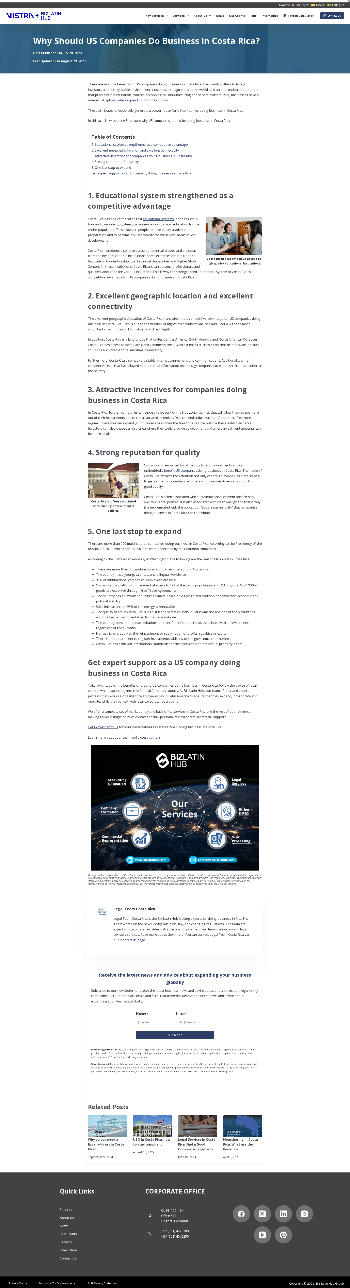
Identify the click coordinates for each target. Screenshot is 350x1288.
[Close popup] (260, 470)
